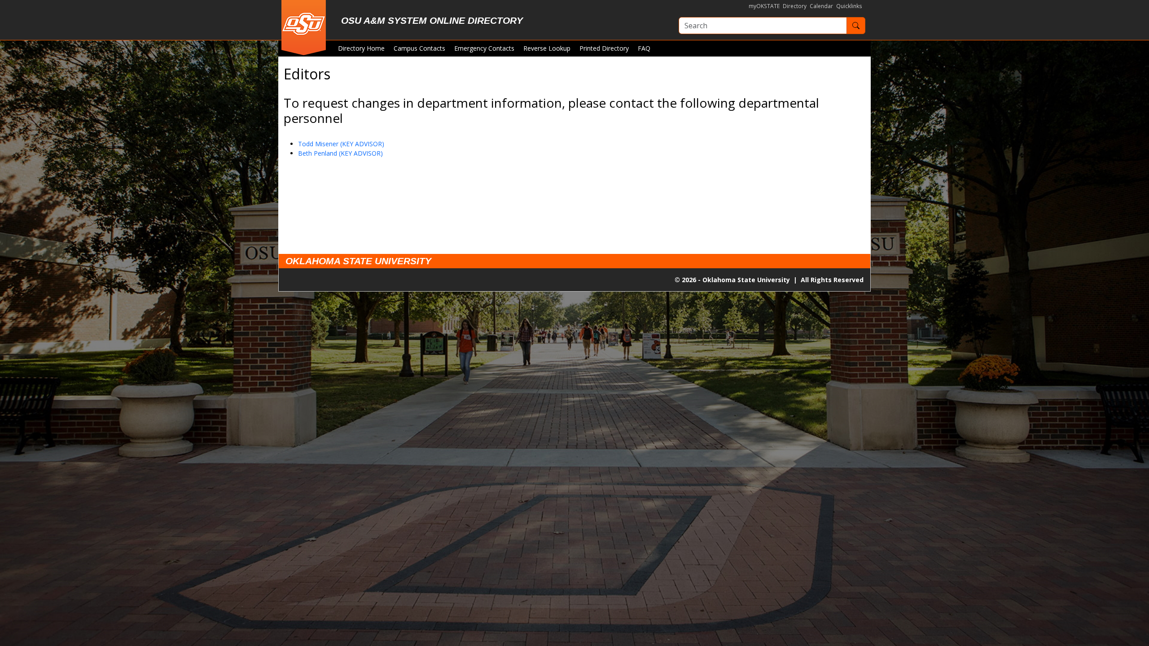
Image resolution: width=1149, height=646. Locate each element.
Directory (795, 6)
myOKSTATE (764, 6)
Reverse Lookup (546, 48)
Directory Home (361, 48)
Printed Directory (604, 48)
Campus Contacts (419, 48)
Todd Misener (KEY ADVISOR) (341, 144)
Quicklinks (849, 6)
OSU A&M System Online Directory (432, 20)
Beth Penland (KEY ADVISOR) (340, 153)
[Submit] (855, 25)
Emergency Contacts (484, 48)
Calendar (821, 6)
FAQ (644, 48)
